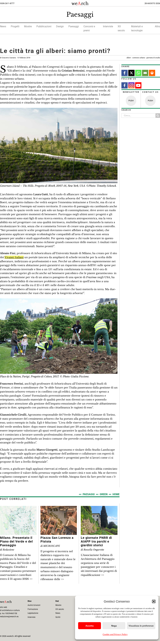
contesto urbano (138, 58)
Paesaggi (80, 14)
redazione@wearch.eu (9, 616)
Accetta (89, 625)
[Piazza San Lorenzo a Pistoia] (58, 507)
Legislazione (33, 613)
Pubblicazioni (43, 26)
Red (57, 601)
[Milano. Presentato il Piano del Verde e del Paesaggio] (18, 507)
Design (60, 26)
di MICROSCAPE (50, 545)
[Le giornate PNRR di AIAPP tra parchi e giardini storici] (99, 507)
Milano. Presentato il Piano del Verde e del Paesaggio (16, 541)
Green (104, 494)
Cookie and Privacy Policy (115, 634)
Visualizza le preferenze (141, 625)
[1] (59, 109)
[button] (153, 601)
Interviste (108, 26)
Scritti (57, 617)
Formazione (33, 609)
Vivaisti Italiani (14, 257)
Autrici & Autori (34, 605)
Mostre (28, 26)
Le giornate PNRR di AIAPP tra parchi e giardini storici (96, 541)
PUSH (131, 100)
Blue (29, 601)
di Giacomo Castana (15, 58)
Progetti (15, 26)
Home (116, 494)
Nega (114, 625)
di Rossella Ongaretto (92, 549)
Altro (157, 26)
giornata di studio (153, 58)
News (3, 26)
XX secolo (59, 609)
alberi (129, 58)
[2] (59, 299)
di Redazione (7, 549)
